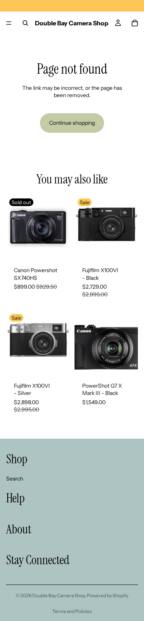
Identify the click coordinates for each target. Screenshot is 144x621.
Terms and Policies (72, 611)
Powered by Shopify (107, 595)
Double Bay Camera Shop (58, 595)
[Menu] (9, 23)
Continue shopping (72, 122)
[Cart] (134, 23)
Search (14, 478)
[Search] (25, 23)
